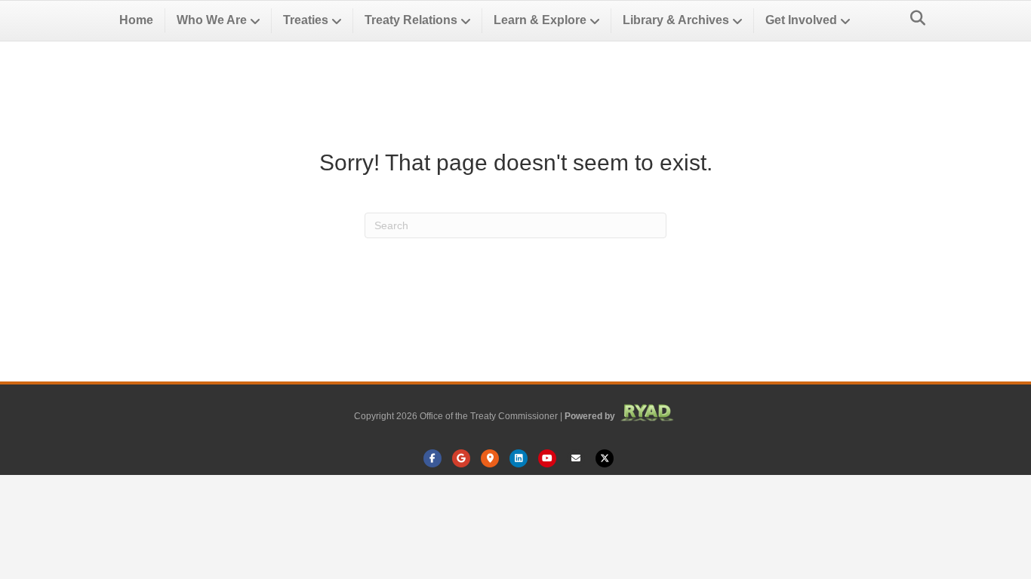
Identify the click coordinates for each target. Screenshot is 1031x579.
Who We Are (212, 20)
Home (136, 20)
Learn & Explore (540, 20)
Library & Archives (676, 20)
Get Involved (801, 20)
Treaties (305, 20)
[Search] (913, 18)
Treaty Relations (411, 20)
